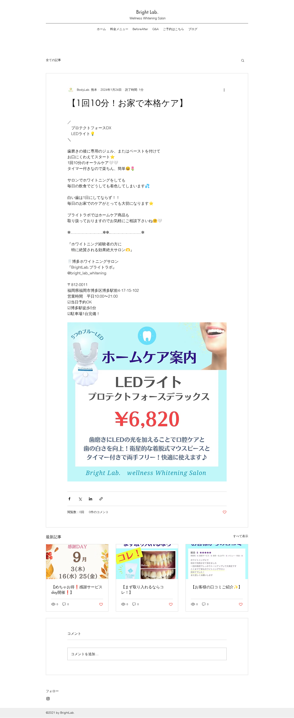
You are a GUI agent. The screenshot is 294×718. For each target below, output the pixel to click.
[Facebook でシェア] (69, 499)
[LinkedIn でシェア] (90, 499)
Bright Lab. (147, 12)
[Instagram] (48, 698)
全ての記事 (53, 60)
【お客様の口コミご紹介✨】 (216, 586)
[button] (243, 60)
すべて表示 (240, 536)
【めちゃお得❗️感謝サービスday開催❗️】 (76, 589)
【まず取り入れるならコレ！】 (142, 589)
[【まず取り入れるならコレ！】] (147, 561)
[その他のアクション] (224, 89)
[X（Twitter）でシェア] (80, 499)
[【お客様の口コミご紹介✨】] (217, 561)
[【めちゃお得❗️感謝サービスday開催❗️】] (77, 561)
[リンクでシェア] (101, 499)
